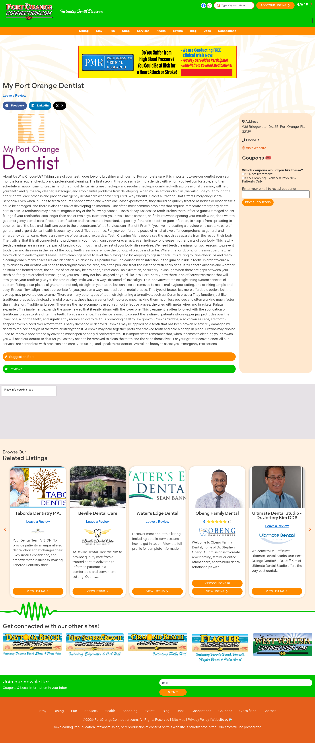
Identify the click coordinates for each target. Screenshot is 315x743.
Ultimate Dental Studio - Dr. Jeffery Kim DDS (217, 515)
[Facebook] (203, 5)
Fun (112, 31)
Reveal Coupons (258, 202)
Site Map (178, 719)
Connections (227, 31)
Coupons (225, 711)
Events (178, 31)
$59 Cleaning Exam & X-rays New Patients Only (269, 179)
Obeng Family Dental (157, 513)
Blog (193, 31)
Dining (84, 31)
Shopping (129, 711)
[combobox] (234, 5)
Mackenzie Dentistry (277, 513)
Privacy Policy (198, 719)
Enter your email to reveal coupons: (269, 188)
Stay (99, 31)
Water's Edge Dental (98, 513)
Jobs (207, 31)
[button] (15, 106)
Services (143, 31)
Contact (269, 711)
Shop (126, 31)
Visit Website (255, 148)
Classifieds (247, 711)
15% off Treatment (258, 174)
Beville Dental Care (38, 513)
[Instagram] (209, 5)
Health (161, 31)
